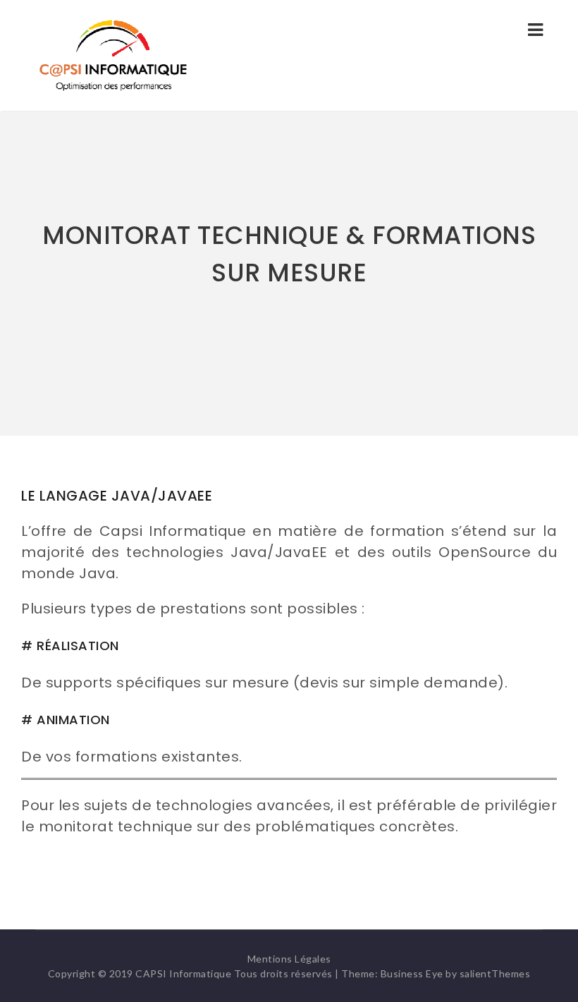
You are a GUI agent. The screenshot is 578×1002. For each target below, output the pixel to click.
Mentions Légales (289, 959)
